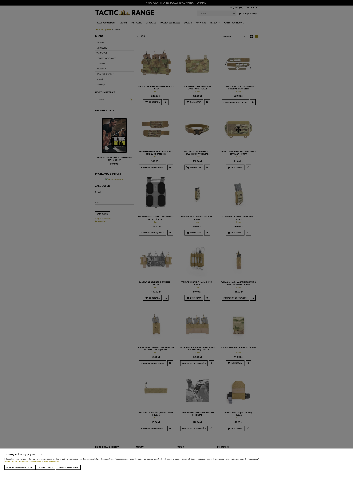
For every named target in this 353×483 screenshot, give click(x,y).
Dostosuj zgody (45, 467)
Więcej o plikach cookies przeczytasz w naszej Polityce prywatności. (31, 461)
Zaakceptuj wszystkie (68, 467)
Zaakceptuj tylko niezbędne (20, 467)
